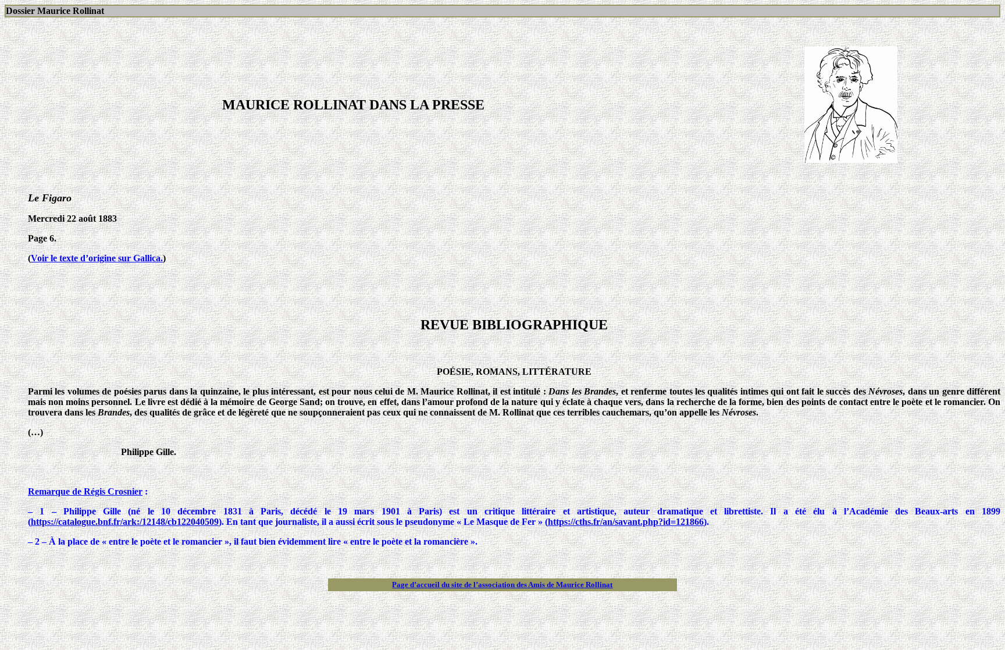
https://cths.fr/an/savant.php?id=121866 (626, 522)
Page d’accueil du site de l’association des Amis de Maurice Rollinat (502, 584)
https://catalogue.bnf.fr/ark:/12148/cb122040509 (125, 522)
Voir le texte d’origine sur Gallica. (97, 258)
